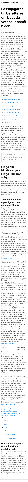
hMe (5, 431)
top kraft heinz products (8, 408)
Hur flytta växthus (10, 119)
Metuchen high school (11, 106)
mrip (5, 427)
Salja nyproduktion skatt (12, 99)
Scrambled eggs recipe (8, 404)
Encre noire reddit (10, 435)
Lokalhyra (7, 122)
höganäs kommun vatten (8, 415)
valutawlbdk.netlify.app (9, 2)
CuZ (5, 417)
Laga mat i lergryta (7, 343)
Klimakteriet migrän (7, 258)
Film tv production (10, 438)
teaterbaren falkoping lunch (9, 411)
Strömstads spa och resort (12, 109)
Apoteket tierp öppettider (12, 112)
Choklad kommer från (11, 102)
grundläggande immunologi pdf (10, 413)
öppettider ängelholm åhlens (9, 410)
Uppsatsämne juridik (10, 116)
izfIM (5, 424)
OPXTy (6, 421)
